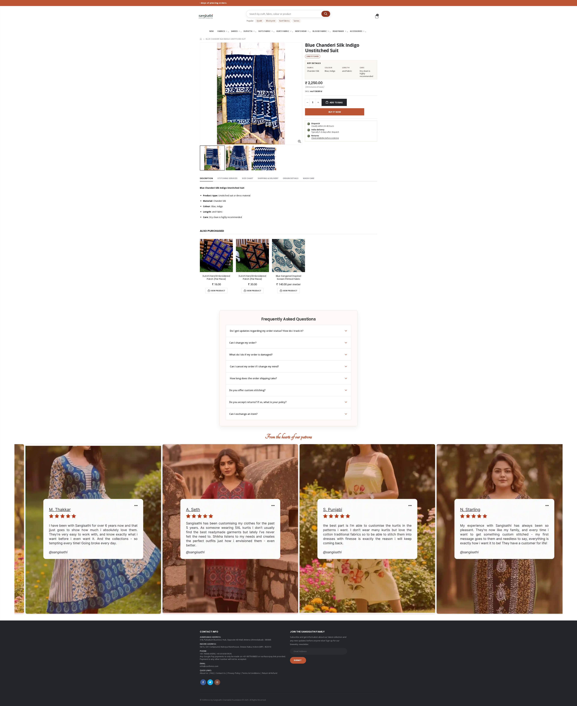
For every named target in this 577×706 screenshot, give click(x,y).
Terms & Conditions (251, 673)
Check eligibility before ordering (325, 138)
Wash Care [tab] (308, 178)
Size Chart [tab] (247, 178)
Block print (270, 21)
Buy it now (334, 111)
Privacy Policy (234, 673)
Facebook (203, 682)
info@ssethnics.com (209, 666)
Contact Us (221, 673)
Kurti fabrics (284, 21)
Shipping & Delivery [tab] (268, 178)
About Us (204, 673)
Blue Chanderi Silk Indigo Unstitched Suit (332, 48)
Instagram (217, 682)
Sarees (296, 21)
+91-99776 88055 (250, 656)
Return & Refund (269, 673)
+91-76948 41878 (207, 653)
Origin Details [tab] (290, 178)
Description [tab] (206, 178)
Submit (298, 660)
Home (201, 39)
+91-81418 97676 (224, 653)
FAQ (212, 673)
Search (325, 14)
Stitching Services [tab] (227, 178)
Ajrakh (259, 21)
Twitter (210, 682)
